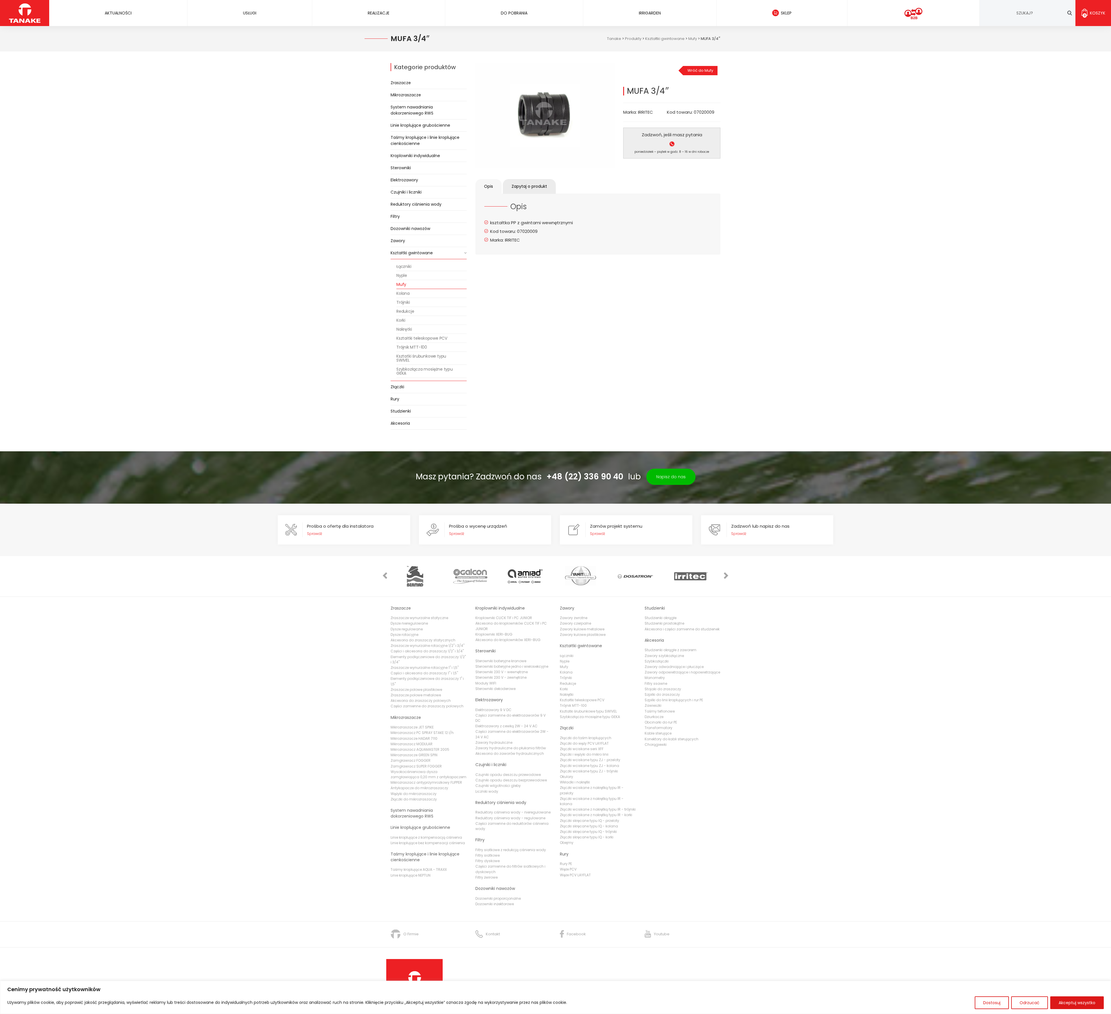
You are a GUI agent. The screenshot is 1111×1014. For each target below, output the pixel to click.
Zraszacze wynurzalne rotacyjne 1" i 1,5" (425, 667)
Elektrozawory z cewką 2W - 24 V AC (506, 726)
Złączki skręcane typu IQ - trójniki (588, 831)
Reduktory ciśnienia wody (416, 204)
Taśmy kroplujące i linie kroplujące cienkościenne (425, 140)
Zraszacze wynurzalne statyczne (419, 617)
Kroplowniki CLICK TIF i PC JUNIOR (503, 617)
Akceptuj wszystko (1077, 1003)
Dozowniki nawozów (410, 228)
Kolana (403, 293)
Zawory (398, 241)
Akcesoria (400, 423)
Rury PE (566, 863)
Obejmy (566, 842)
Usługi (249, 13)
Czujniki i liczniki (406, 192)
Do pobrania (514, 13)
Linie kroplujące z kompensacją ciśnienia (426, 837)
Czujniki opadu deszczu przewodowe (508, 774)
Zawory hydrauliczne (493, 742)
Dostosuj (991, 1003)
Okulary (566, 776)
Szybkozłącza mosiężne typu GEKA (424, 371)
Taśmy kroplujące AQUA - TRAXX (419, 869)
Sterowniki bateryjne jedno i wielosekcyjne (511, 666)
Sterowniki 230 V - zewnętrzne (501, 677)
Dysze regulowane (407, 629)
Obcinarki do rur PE (661, 722)
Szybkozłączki (657, 661)
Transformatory (658, 727)
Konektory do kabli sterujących (671, 739)
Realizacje (378, 13)
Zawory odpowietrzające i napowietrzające (682, 672)
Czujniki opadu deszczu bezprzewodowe (511, 780)
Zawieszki (653, 705)
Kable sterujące (658, 733)
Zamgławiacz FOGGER (411, 760)
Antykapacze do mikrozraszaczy (419, 787)
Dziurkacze (654, 716)
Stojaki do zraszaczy (663, 689)
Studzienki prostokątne (664, 623)
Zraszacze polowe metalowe (416, 695)
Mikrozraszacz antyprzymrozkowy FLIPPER (426, 782)
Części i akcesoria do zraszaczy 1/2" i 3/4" (427, 651)
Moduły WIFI (485, 683)
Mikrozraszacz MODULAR (412, 743)
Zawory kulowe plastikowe (583, 634)
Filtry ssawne (656, 683)
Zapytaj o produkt (529, 186)
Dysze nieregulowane (409, 623)
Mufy (401, 284)
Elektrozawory (404, 180)
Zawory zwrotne (573, 617)
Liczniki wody (486, 791)
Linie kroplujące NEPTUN (411, 875)
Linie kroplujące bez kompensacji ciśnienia (428, 842)
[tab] (488, 186)
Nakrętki (404, 329)
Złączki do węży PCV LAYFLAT (584, 743)
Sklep (786, 13)
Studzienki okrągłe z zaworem (670, 649)
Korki (400, 320)
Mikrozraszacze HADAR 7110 (414, 738)
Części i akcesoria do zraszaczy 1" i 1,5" (424, 673)
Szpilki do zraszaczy (662, 694)
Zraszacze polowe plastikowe (416, 689)
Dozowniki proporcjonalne (498, 898)
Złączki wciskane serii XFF (582, 748)
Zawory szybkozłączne (664, 655)
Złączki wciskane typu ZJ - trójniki (589, 771)
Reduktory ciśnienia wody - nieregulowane (513, 812)
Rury (395, 399)
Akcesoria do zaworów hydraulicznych (509, 753)
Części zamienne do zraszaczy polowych (427, 706)
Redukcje (405, 311)
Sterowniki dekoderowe (495, 688)
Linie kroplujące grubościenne (420, 125)
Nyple (401, 275)
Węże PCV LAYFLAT (575, 875)
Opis (488, 186)
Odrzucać (1030, 1003)
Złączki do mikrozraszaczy (414, 799)
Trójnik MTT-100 (411, 347)
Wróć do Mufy (700, 70)
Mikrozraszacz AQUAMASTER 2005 (420, 749)
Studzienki (401, 411)
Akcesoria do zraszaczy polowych (421, 700)
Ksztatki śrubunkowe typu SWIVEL (421, 358)
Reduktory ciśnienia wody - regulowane (510, 818)
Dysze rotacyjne (404, 634)
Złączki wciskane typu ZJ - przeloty (590, 759)
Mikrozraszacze (406, 95)
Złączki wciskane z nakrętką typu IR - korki (596, 814)
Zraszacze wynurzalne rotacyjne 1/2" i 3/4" (427, 645)
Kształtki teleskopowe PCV (421, 338)
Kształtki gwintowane (412, 253)
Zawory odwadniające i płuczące (674, 666)
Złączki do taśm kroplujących (585, 737)
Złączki (397, 387)
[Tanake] (25, 13)
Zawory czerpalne (575, 623)
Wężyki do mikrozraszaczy (414, 793)
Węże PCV (568, 869)
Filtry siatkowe (487, 855)
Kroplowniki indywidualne (415, 156)
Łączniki (403, 266)
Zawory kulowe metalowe (582, 629)
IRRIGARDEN (650, 13)
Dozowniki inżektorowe (494, 903)
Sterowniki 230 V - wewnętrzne (501, 671)
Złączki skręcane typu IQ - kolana (589, 826)
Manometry (655, 677)
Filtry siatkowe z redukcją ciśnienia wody (510, 849)
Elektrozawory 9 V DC (493, 709)
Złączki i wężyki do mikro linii (584, 754)
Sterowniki (401, 168)
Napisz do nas (671, 477)
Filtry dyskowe (487, 860)
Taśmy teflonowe (660, 711)
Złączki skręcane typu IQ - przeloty (589, 820)
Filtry (395, 216)
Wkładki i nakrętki (575, 782)
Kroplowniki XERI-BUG (493, 634)
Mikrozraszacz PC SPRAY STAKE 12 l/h (422, 732)
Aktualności (118, 13)
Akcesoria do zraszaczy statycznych (423, 640)
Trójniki (403, 302)
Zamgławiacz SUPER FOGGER (416, 766)
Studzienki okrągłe (660, 617)
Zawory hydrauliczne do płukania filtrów (510, 748)
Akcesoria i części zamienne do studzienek (682, 629)
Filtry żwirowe (486, 877)
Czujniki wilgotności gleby (498, 785)
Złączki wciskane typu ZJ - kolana (589, 765)
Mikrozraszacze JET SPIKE (412, 727)
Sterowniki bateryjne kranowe (500, 660)
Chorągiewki (656, 744)
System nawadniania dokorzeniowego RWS (412, 110)
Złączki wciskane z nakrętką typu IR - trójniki (598, 809)
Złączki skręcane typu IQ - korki (586, 837)
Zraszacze (401, 83)
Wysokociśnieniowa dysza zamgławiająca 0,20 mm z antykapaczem (428, 774)
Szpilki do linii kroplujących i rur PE (674, 700)
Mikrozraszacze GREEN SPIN (414, 754)
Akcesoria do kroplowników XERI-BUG (507, 639)
